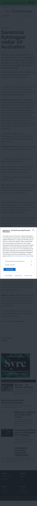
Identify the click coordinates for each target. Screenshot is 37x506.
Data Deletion (8, 275)
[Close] (33, 230)
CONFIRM (9, 269)
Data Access (18, 275)
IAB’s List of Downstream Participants (20, 256)
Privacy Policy (28, 275)
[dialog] (18, 253)
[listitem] (18, 261)
